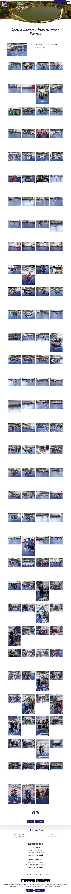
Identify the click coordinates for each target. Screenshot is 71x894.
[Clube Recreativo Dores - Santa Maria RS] (4, 7)
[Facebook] (33, 814)
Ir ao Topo (39, 821)
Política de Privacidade (19, 836)
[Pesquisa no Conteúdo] (60, 3)
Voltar (30, 821)
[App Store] (28, 881)
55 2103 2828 (38, 855)
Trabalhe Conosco (51, 836)
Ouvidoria (51, 834)
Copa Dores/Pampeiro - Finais (35, 31)
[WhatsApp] (37, 814)
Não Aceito (39, 890)
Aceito (30, 890)
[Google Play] (43, 881)
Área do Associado (19, 834)
